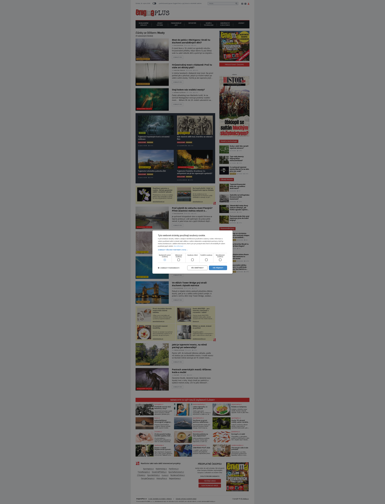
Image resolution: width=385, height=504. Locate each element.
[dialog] (192, 252)
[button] (192, 250)
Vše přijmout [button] (218, 268)
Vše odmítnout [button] (197, 268)
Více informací (178, 246)
